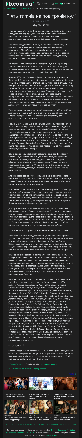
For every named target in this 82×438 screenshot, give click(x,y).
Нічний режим (70, 4)
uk (53, 4)
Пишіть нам (39, 424)
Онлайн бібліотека (11, 8)
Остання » (52, 364)
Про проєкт (10, 424)
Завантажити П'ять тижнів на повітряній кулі (28, 369)
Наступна (44, 364)
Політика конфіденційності (57, 424)
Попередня (20, 364)
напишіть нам (51, 435)
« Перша (12, 364)
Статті (73, 424)
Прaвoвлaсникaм (25, 424)
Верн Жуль (27, 8)
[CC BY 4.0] (31, 432)
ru (56, 4)
